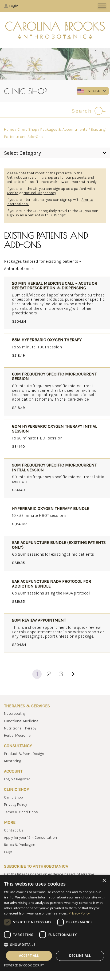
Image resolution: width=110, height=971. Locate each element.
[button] (55, 944)
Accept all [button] (29, 955)
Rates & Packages (19, 844)
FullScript (57, 215)
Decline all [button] (80, 955)
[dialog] (55, 923)
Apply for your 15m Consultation (30, 837)
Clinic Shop (27, 129)
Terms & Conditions (21, 812)
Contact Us (13, 830)
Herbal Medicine (17, 735)
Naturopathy (14, 713)
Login (13, 6)
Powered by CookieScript (24, 965)
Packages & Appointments (64, 129)
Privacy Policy (15, 804)
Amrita (12, 193)
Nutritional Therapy (20, 728)
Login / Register (17, 779)
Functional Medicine (21, 721)
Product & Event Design (24, 753)
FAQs (8, 852)
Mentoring (12, 761)
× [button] (104, 881)
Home (9, 129)
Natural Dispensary (39, 193)
